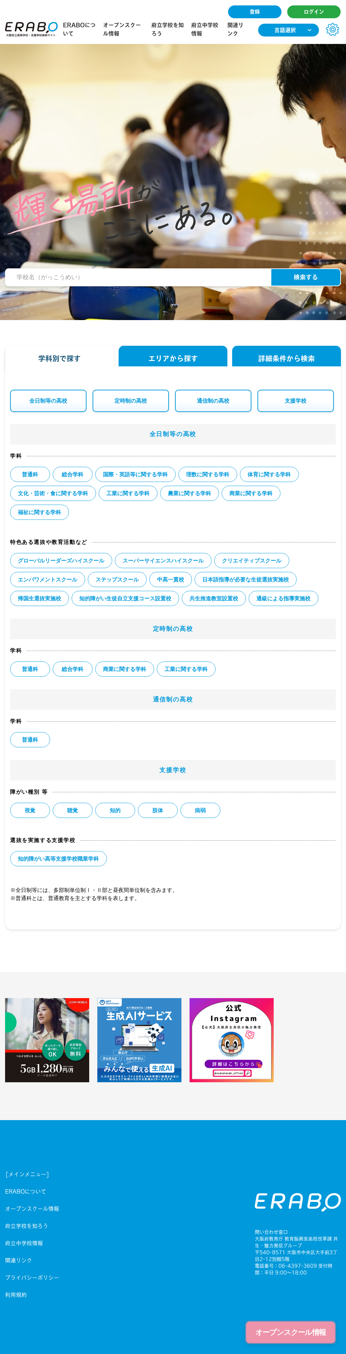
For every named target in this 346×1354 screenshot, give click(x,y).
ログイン (314, 11)
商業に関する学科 (251, 493)
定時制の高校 (131, 401)
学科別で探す (59, 358)
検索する (306, 277)
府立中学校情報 (24, 1243)
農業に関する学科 (189, 493)
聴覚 (72, 810)
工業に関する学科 (128, 493)
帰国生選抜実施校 (39, 598)
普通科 (30, 474)
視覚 (30, 810)
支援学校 (295, 401)
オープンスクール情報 (32, 1208)
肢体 (157, 810)
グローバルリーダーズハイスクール (61, 560)
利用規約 (16, 1295)
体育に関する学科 (269, 474)
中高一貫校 (170, 579)
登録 (255, 11)
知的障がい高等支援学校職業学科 (58, 859)
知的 (115, 810)
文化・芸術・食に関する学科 (53, 493)
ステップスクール (117, 579)
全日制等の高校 (48, 401)
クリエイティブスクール (251, 560)
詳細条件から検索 (286, 358)
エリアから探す (173, 358)
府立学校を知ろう (26, 1226)
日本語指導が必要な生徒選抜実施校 (245, 579)
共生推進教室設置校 (214, 598)
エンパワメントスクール (47, 579)
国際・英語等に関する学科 (135, 474)
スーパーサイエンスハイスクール (163, 560)
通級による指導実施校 (283, 598)
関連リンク (18, 1260)
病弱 (200, 810)
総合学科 (72, 474)
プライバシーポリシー (32, 1277)
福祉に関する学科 (39, 512)
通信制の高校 (213, 401)
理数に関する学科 (207, 474)
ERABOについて (25, 1191)
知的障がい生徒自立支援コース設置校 (125, 598)
